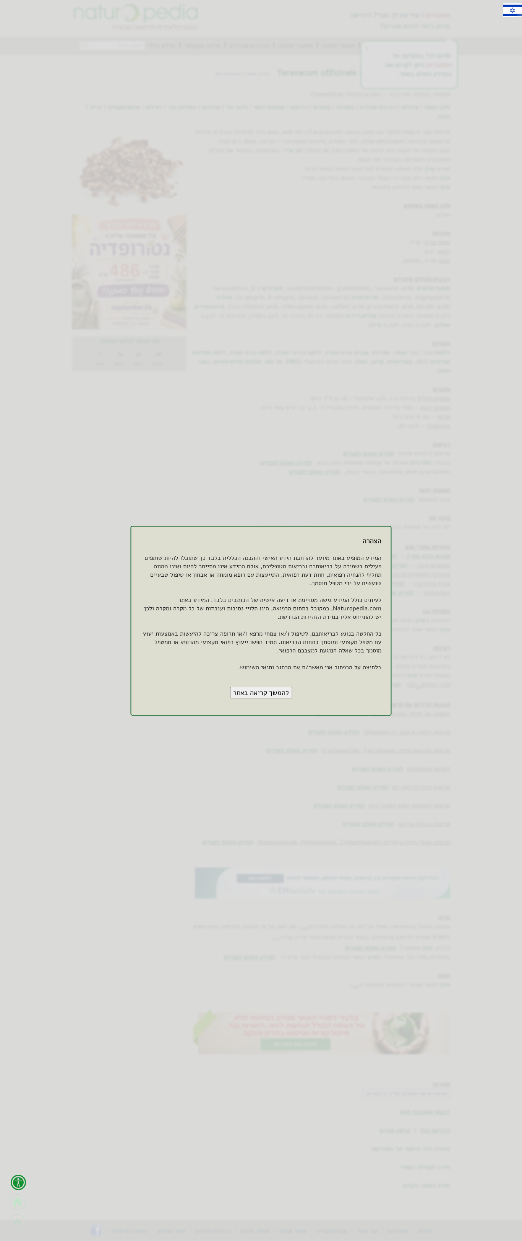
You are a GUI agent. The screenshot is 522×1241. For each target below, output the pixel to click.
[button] (261, 692)
